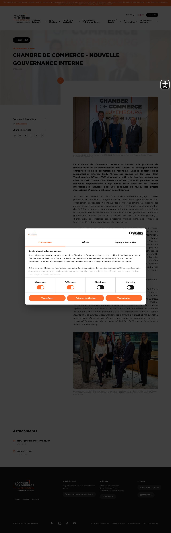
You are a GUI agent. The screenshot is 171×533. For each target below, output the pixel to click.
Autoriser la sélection (86, 298)
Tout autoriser (124, 298)
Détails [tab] (85, 242)
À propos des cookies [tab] (125, 242)
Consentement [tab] (45, 242)
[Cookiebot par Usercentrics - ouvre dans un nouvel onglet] (131, 234)
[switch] (70, 287)
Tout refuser (47, 298)
